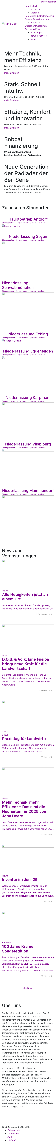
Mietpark (35, 12)
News (33, 39)
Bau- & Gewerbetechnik (37, 19)
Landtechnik (31, 6)
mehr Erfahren (11, 72)
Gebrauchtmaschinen (36, 25)
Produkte (35, 9)
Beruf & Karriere (38, 35)
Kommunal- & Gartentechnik (39, 16)
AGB (9, 1136)
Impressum (13, 1133)
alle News (28, 988)
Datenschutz (13, 1130)
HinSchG (11, 1140)
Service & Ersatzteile (35, 29)
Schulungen (36, 32)
